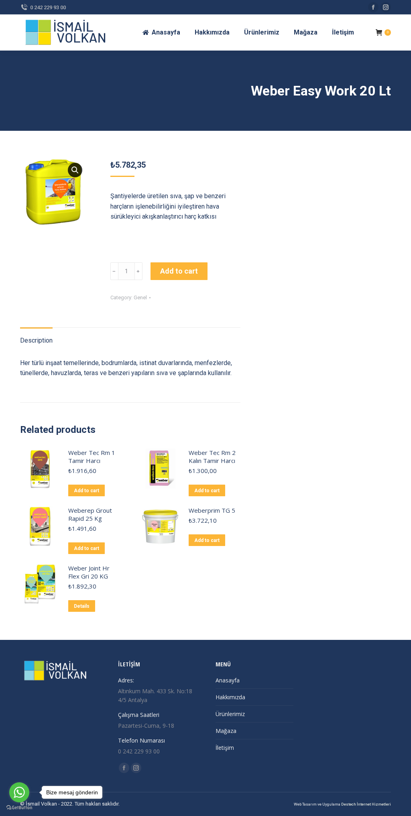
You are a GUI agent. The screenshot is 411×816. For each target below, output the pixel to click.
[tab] (36, 336)
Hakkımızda (230, 697)
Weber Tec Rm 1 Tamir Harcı (91, 457)
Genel (140, 297)
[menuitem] (161, 32)
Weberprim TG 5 (212, 510)
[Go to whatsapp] (19, 792)
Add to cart (179, 271)
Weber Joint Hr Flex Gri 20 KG (89, 572)
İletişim (225, 747)
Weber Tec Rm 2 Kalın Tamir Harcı (212, 457)
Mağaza (226, 731)
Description (36, 340)
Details (82, 606)
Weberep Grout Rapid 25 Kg (90, 514)
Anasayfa (228, 680)
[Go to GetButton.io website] (19, 807)
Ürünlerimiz (230, 714)
